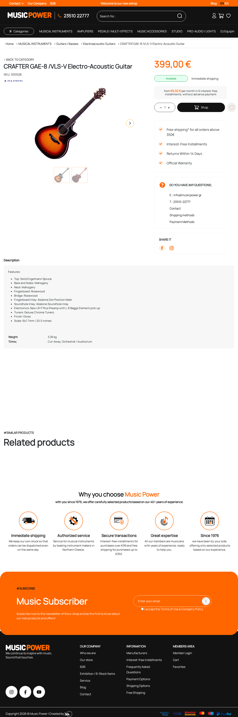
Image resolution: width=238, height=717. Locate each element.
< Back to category (19, 60)
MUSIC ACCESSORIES (152, 31)
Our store (86, 660)
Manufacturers (136, 653)
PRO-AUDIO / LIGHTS (201, 31)
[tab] (119, 260)
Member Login (182, 653)
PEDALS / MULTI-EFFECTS (115, 31)
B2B (53, 3)
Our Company (37, 3)
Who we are (88, 653)
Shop (204, 107)
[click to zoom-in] (71, 123)
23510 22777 (76, 15)
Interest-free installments (144, 660)
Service (85, 680)
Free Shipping (135, 693)
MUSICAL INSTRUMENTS (55, 31)
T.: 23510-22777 (180, 202)
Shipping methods (182, 215)
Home (10, 44)
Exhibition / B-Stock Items (97, 674)
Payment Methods (182, 222)
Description (12, 260)
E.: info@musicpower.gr (186, 195)
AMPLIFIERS (85, 31)
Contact (175, 208)
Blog (214, 3)
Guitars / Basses (67, 44)
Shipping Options (138, 686)
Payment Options (138, 679)
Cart (176, 660)
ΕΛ (227, 3)
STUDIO (177, 31)
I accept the (174, 609)
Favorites (179, 667)
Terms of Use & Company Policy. (182, 609)
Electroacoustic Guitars (99, 44)
